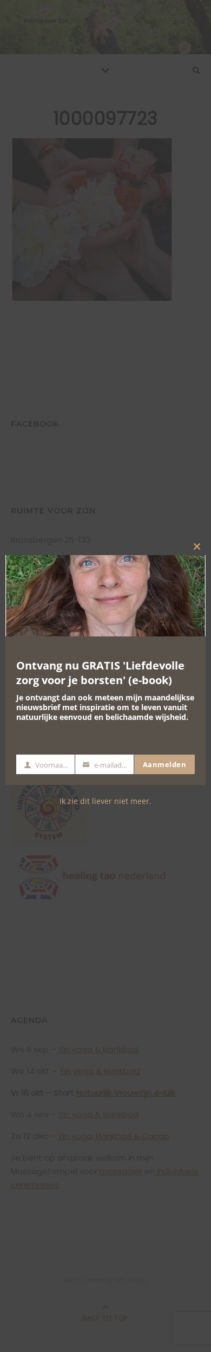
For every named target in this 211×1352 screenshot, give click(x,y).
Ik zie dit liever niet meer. (105, 801)
